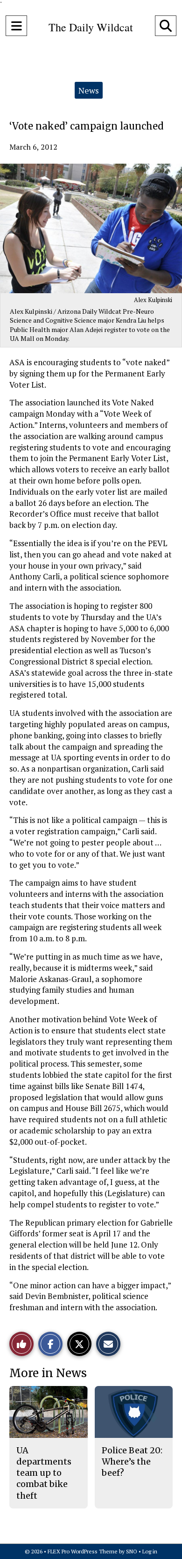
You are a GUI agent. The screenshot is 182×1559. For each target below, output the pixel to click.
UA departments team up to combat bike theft (43, 1473)
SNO (131, 1551)
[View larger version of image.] (91, 228)
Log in (149, 1551)
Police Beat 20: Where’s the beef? (132, 1462)
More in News (48, 1373)
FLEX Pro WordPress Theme (83, 1551)
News (88, 90)
